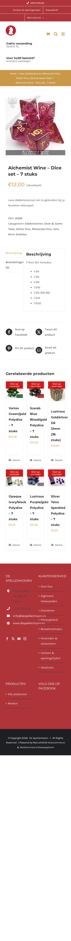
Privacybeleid (49, 619)
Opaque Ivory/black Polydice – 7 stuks (17, 508)
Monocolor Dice (42, 229)
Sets (56, 229)
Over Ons (46, 586)
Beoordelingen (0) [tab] (13, 264)
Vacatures (47, 667)
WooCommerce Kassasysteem (37, 747)
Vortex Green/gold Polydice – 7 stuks (17, 419)
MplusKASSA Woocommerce (49, 742)
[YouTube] (18, 638)
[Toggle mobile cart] (48, 34)
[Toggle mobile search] (56, 34)
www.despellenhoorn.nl (23, 623)
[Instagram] (24, 638)
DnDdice (21, 234)
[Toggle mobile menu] (63, 34)
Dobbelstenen (34, 223)
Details (16, 460)
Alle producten (17, 694)
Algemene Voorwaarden (49, 598)
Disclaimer (48, 610)
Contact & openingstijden (50, 655)
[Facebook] (7, 638)
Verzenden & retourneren (49, 641)
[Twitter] (13, 638)
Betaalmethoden (51, 629)
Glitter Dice (23, 229)
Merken (13, 703)
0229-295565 (37, 3)
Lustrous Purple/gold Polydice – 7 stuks (39, 508)
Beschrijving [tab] (13, 253)
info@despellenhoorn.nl (23, 616)
